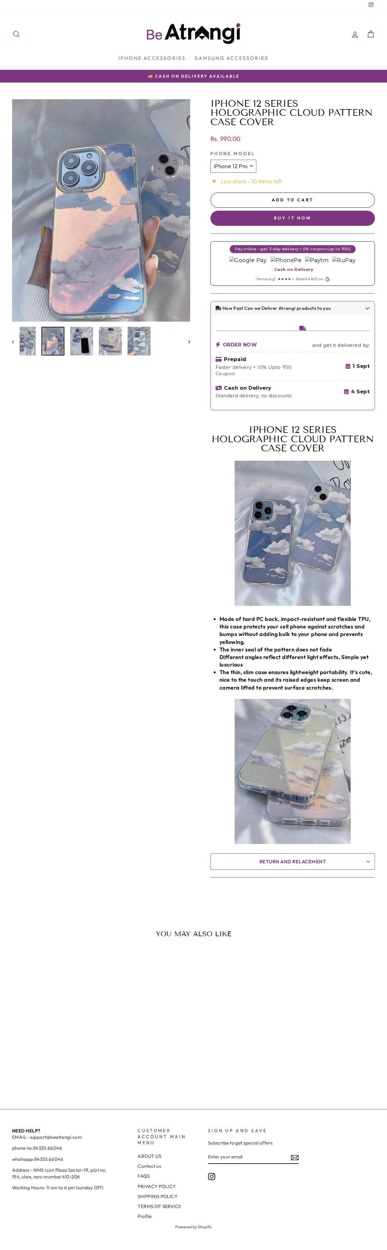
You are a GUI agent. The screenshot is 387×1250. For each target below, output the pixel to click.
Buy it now (293, 218)
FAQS (144, 1176)
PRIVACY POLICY (157, 1186)
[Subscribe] (295, 1157)
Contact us (149, 1166)
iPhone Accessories (152, 58)
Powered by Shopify (193, 1226)
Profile (144, 1216)
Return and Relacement (292, 862)
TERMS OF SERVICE (159, 1206)
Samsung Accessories (231, 58)
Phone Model (232, 153)
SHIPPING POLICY (157, 1196)
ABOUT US (149, 1156)
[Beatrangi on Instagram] (211, 1176)
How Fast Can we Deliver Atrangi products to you (276, 308)
